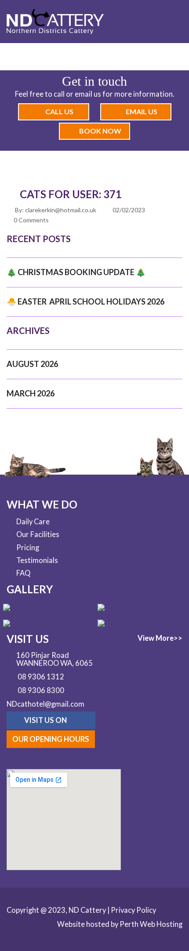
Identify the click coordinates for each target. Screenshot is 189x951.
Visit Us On (46, 720)
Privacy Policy (133, 910)
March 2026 (31, 393)
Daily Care (33, 521)
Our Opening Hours (50, 739)
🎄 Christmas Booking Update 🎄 (76, 272)
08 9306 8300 (41, 691)
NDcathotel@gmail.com (45, 704)
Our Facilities (37, 534)
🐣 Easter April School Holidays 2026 (85, 301)
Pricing (27, 547)
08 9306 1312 (41, 677)
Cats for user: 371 (71, 194)
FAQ (23, 573)
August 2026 (32, 364)
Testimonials (37, 560)
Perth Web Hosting (151, 924)
